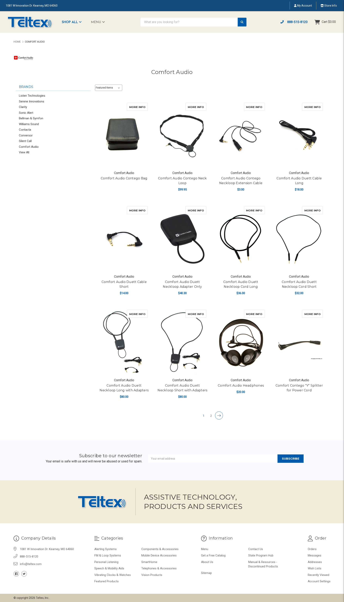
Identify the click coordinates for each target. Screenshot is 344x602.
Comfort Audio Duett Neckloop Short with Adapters (182, 388)
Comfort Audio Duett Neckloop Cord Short (299, 284)
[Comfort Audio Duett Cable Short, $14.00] (124, 239)
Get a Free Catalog (213, 555)
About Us (207, 562)
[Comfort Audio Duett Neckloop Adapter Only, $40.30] (182, 239)
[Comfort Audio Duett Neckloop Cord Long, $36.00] (241, 239)
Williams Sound (29, 124)
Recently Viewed (318, 575)
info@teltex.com (31, 564)
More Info (138, 107)
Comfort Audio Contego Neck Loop (182, 180)
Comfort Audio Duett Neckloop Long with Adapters (124, 388)
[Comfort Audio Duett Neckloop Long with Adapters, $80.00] (124, 342)
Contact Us (255, 549)
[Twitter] (24, 574)
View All (24, 152)
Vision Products (151, 575)
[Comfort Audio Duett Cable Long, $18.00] (299, 135)
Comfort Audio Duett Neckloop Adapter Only (182, 284)
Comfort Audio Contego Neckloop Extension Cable (240, 180)
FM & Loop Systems (107, 555)
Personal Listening (106, 562)
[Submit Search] (242, 22)
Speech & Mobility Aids (109, 568)
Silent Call (25, 141)
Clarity (23, 107)
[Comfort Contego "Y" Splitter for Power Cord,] (299, 342)
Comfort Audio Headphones (241, 385)
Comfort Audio (29, 147)
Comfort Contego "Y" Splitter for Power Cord (299, 388)
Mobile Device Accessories (159, 555)
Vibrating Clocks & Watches (112, 575)
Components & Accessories (160, 549)
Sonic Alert (26, 113)
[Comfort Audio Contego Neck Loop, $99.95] (182, 135)
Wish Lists (314, 568)
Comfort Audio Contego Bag (124, 178)
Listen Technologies (32, 95)
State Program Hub (260, 555)
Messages (314, 555)
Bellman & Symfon (31, 118)
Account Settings (319, 581)
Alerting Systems (105, 549)
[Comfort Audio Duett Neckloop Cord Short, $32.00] (299, 239)
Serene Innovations (31, 101)
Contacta (25, 129)
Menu (96, 22)
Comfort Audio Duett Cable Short (124, 284)
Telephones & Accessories (159, 568)
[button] (74, 22)
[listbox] (108, 88)
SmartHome (149, 562)
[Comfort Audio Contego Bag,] (124, 135)
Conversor (26, 135)
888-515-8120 (297, 22)
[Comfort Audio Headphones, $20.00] (241, 342)
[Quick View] (144, 107)
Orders (312, 549)
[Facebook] (16, 574)
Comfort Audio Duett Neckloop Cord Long (240, 284)
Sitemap (206, 573)
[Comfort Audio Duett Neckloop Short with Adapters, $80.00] (182, 342)
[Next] (219, 415)
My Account (304, 5)
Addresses (315, 562)
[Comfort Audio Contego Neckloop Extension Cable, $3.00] (241, 135)
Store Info (330, 5)
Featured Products (106, 581)
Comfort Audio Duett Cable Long (299, 180)
